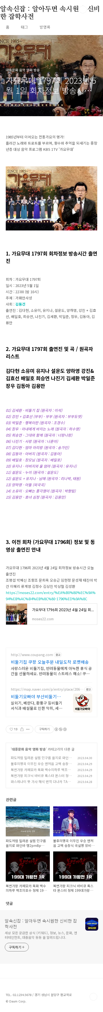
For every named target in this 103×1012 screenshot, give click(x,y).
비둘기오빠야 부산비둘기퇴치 (36, 696)
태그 (24, 27)
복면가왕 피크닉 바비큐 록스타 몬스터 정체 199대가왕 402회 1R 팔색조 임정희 (41, 778)
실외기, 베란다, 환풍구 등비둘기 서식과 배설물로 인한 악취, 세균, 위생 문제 (37, 705)
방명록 (45, 27)
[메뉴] (93, 9)
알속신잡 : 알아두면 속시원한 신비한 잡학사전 (41, 923)
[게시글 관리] (28, 729)
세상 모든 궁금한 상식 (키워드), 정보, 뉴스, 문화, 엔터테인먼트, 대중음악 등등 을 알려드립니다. (41, 935)
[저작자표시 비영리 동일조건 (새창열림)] (60, 729)
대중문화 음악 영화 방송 (29, 749)
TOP (93, 997)
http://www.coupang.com (32, 655)
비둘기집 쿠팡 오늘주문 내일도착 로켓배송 (50, 662)
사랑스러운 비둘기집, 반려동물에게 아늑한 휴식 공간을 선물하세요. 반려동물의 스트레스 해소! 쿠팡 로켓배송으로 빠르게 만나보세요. (51, 670)
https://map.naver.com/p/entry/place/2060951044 (46, 689)
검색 (82, 9)
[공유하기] (22, 729)
